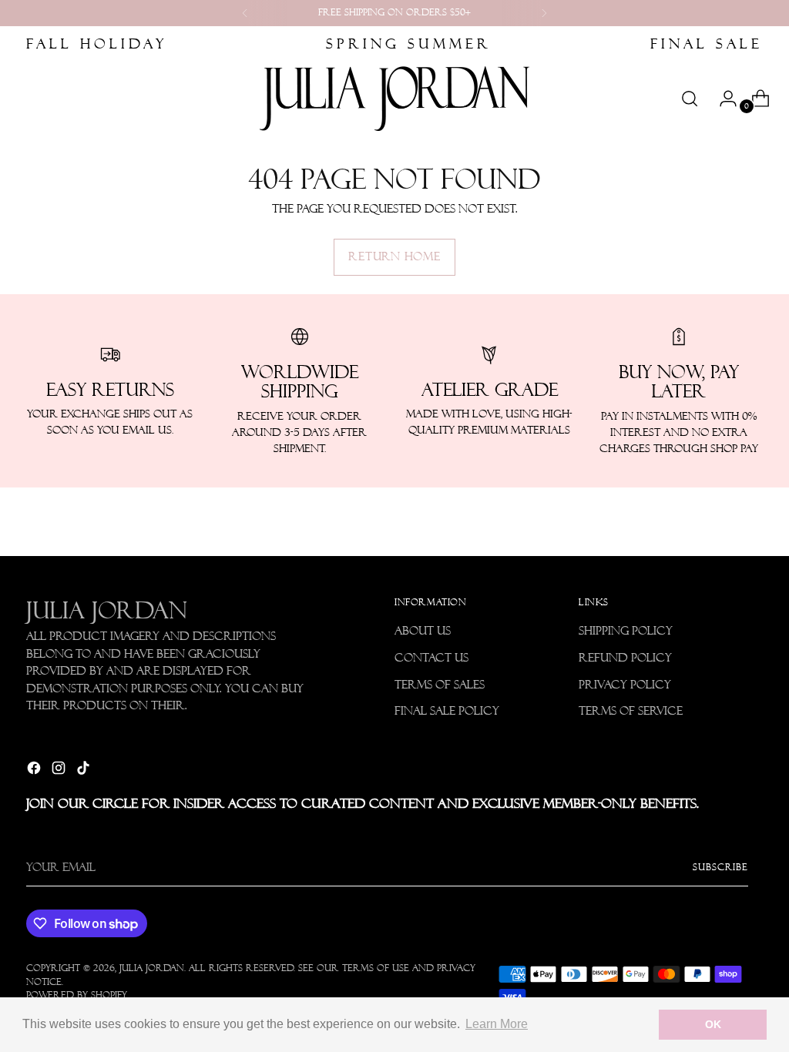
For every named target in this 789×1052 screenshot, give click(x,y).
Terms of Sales (439, 685)
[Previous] (245, 13)
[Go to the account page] (722, 98)
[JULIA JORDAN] (394, 98)
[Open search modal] (689, 98)
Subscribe (720, 867)
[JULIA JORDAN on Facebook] (35, 770)
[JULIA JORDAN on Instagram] (60, 770)
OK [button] (713, 1024)
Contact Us (431, 658)
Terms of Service (631, 711)
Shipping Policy (626, 631)
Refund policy (625, 658)
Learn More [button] (496, 1023)
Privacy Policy (625, 685)
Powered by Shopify (76, 995)
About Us (422, 631)
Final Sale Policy (446, 711)
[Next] (544, 13)
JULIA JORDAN (151, 968)
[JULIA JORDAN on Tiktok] (85, 770)
